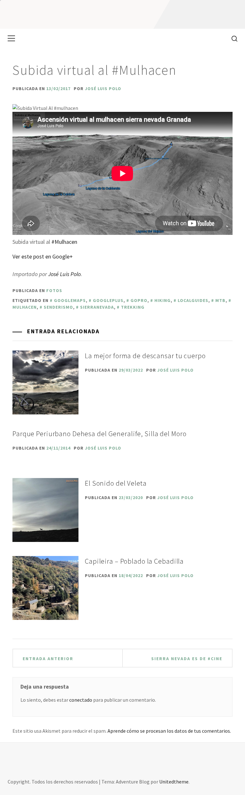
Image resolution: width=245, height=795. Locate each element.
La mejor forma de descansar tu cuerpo (145, 355)
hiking (162, 300)
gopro (138, 300)
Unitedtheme (174, 781)
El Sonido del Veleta (116, 483)
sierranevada (97, 307)
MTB (220, 300)
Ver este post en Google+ (42, 256)
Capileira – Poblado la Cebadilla (134, 561)
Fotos (54, 290)
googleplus (108, 300)
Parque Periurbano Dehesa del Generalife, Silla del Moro (99, 433)
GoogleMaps (70, 300)
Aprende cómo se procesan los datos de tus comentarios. (169, 731)
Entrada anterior (48, 658)
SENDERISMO (58, 307)
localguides (193, 300)
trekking (133, 307)
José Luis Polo (103, 88)
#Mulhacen (64, 241)
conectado (80, 700)
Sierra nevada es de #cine (186, 658)
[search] (232, 38)
